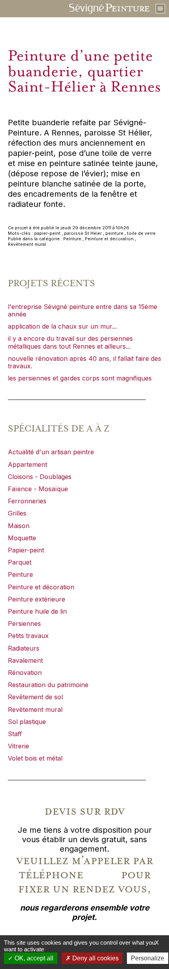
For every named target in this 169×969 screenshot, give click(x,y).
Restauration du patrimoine (48, 685)
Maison (18, 526)
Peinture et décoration (109, 238)
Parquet (19, 562)
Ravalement (25, 660)
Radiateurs (23, 648)
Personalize (147, 958)
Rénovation (25, 672)
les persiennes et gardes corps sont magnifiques (80, 378)
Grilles (17, 513)
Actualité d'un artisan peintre (51, 452)
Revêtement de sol (35, 697)
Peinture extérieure (36, 599)
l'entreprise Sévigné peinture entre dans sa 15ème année (82, 310)
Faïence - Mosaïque (38, 489)
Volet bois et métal (35, 758)
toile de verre (141, 233)
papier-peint (47, 233)
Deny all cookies (95, 958)
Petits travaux (28, 636)
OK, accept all (33, 958)
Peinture (72, 238)
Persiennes (24, 623)
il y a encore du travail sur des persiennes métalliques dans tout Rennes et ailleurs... (70, 342)
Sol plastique (27, 722)
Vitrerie (18, 746)
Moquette (22, 538)
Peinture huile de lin (37, 611)
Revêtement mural (27, 244)
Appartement (27, 464)
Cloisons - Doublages (40, 477)
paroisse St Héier (83, 233)
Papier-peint (26, 550)
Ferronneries (27, 501)
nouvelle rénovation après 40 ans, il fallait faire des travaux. (84, 362)
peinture (114, 233)
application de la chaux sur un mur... (62, 326)
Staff (15, 734)
